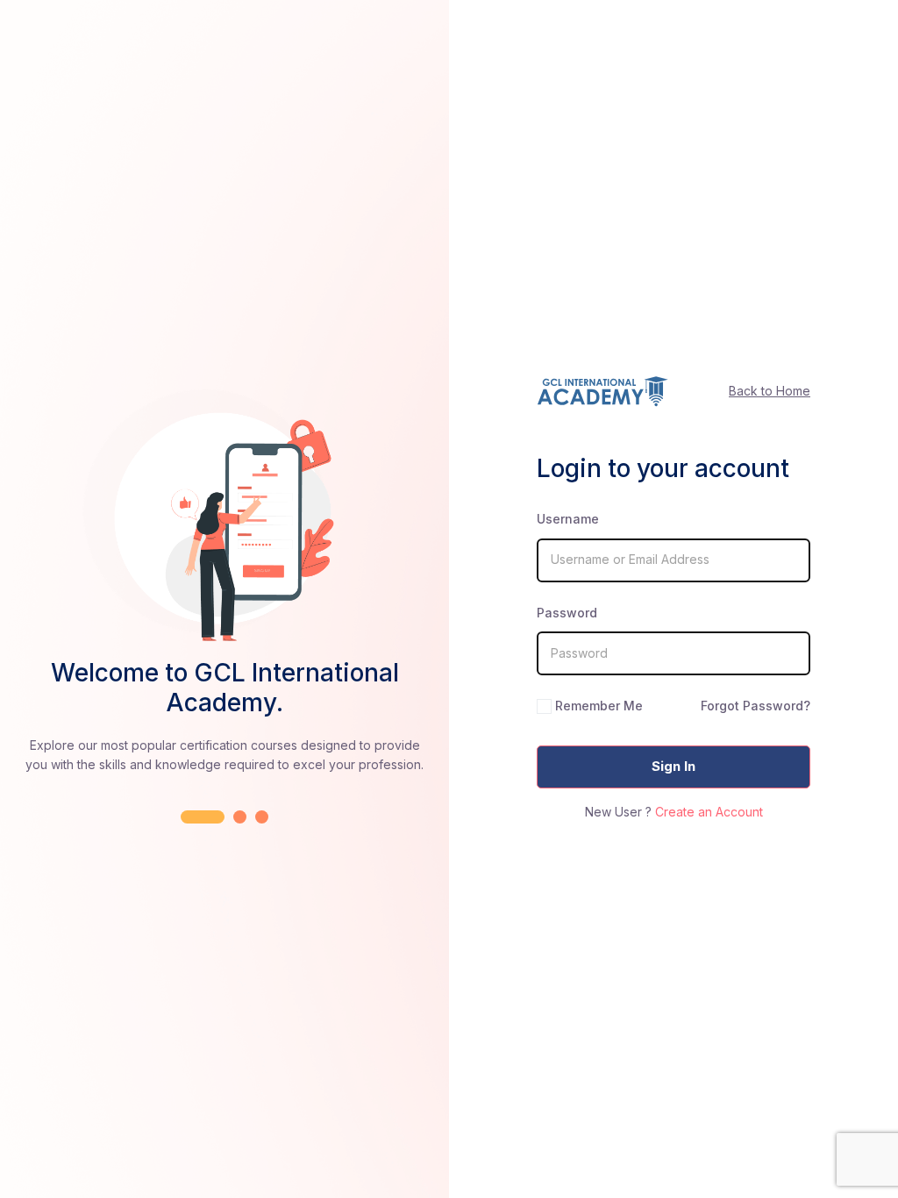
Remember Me (599, 705)
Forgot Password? (755, 705)
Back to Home (769, 390)
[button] (202, 817)
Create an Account (709, 811)
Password (567, 612)
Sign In (673, 766)
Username (568, 518)
